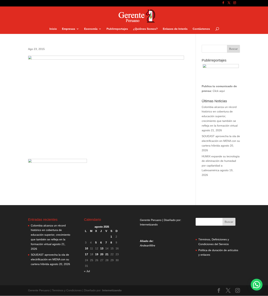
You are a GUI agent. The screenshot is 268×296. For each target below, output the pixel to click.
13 (101, 248)
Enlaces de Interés (175, 28)
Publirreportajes (117, 28)
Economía (91, 28)
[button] (257, 285)
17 (86, 254)
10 (86, 248)
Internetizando (149, 224)
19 (96, 254)
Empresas (68, 28)
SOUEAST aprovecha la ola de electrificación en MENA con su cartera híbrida (221, 141)
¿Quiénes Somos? (145, 28)
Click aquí (219, 90)
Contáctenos (201, 28)
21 (106, 254)
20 (101, 254)
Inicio (53, 28)
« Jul (87, 271)
